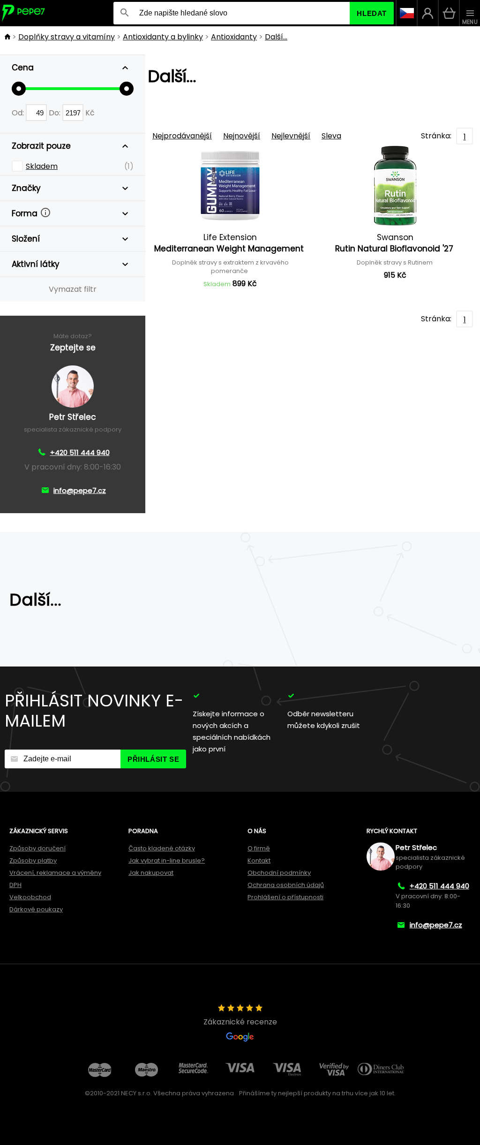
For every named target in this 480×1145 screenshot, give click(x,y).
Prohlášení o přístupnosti (285, 897)
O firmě (259, 848)
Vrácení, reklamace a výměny (55, 872)
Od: (19, 112)
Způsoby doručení (37, 848)
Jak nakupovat (150, 872)
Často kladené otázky (161, 848)
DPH (15, 884)
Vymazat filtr (73, 289)
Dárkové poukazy (36, 909)
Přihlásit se (153, 759)
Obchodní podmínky (279, 872)
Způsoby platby (33, 860)
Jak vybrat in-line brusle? (166, 860)
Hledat (372, 13)
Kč (90, 112)
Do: (55, 112)
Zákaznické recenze (240, 1021)
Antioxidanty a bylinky (163, 36)
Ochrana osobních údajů (286, 884)
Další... (276, 36)
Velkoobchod (30, 897)
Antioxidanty (234, 36)
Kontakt (259, 860)
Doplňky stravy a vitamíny (66, 36)
